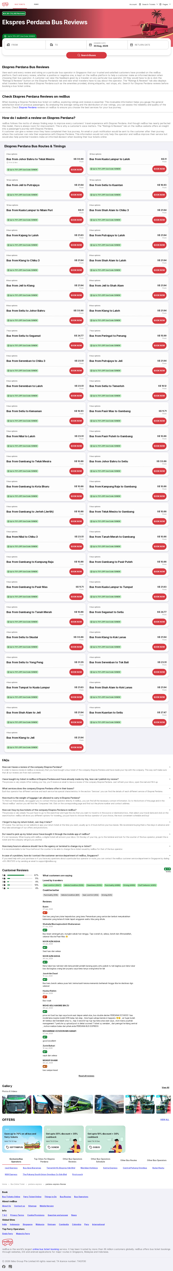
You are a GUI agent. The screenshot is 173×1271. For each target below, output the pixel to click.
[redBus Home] (5, 4)
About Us (6, 1206)
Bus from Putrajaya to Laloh (107, 235)
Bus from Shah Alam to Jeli (23, 712)
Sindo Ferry (7, 1233)
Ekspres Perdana (27, 107)
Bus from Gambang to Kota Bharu (27, 486)
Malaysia (40, 1224)
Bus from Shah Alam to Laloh (107, 260)
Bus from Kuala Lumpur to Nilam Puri (29, 210)
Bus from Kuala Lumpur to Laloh (109, 159)
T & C (4, 1215)
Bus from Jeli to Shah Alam (106, 285)
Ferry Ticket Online (32, 1197)
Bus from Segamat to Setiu (106, 612)
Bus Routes (65, 1197)
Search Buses (88, 55)
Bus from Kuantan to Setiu (106, 712)
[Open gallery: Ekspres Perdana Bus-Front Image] (16, 1104)
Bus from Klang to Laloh (104, 310)
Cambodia (64, 1224)
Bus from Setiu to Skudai (22, 637)
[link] (22, 1139)
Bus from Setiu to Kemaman (24, 411)
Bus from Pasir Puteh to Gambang (111, 436)
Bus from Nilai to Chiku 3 (22, 536)
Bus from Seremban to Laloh (24, 386)
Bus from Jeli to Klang (20, 285)
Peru (86, 1224)
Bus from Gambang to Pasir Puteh (111, 561)
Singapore (27, 1224)
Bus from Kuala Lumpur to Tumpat (111, 587)
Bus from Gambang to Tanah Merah (29, 612)
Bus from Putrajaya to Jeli (105, 361)
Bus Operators (81, 1197)
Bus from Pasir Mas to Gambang (109, 411)
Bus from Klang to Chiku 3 (23, 260)
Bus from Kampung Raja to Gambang (112, 486)
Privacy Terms (17, 1215)
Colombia (76, 1224)
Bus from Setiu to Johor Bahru (25, 310)
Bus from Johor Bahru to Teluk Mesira (30, 159)
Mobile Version (47, 1206)
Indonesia (14, 1224)
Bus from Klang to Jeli (20, 737)
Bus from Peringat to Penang (107, 335)
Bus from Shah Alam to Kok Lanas (110, 687)
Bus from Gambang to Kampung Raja (29, 561)
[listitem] (22, 169)
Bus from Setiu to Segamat (23, 335)
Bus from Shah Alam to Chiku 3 (109, 210)
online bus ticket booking (46, 1249)
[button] (25, 44)
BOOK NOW (76, 169)
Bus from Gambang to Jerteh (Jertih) (30, 511)
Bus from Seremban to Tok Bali (109, 662)
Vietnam (51, 1224)
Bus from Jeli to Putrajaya (22, 185)
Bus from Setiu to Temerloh (106, 386)
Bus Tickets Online (11, 1197)
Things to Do (50, 1197)
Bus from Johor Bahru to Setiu (108, 461)
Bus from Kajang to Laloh (22, 235)
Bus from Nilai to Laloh (20, 436)
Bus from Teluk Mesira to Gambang (111, 511)
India (4, 1224)
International (98, 1224)
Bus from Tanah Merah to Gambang (112, 536)
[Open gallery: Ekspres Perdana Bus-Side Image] (78, 1104)
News (74, 1215)
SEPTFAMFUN (16, 1147)
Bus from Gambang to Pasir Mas (26, 587)
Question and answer (58, 1215)
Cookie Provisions (35, 1215)
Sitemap (32, 1206)
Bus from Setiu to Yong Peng (24, 662)
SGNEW (55, 1147)
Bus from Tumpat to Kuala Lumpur (28, 687)
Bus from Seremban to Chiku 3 (25, 361)
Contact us (19, 1206)
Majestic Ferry (23, 1233)
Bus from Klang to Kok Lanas (107, 637)
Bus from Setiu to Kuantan (106, 185)
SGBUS (96, 1147)
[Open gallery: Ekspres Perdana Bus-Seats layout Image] (140, 1104)
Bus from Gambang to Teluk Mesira (28, 461)
